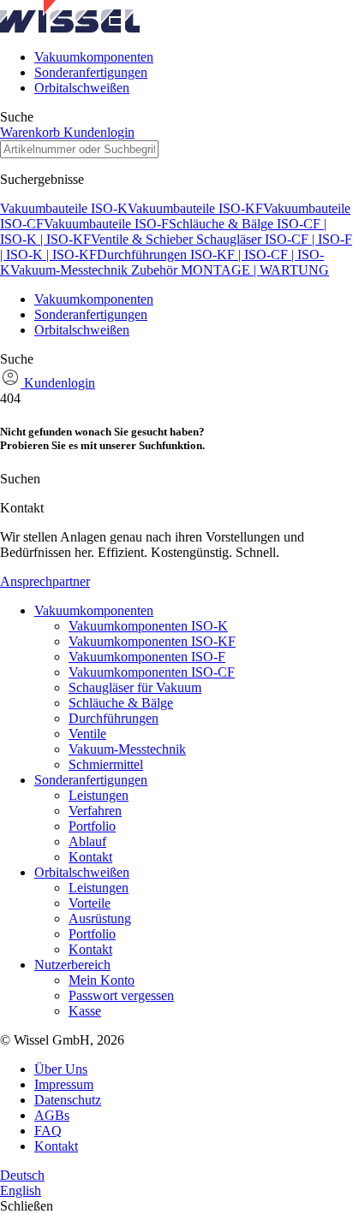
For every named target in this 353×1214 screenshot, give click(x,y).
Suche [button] (16, 117)
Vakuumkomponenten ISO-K (148, 626)
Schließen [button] (26, 1206)
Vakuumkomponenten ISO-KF (152, 641)
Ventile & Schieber (143, 239)
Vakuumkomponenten (93, 57)
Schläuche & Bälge (121, 703)
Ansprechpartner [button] (45, 581)
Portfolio (92, 826)
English (20, 1190)
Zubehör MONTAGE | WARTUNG (230, 270)
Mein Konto (102, 980)
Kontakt (90, 857)
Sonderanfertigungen (90, 72)
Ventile (87, 733)
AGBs (51, 1115)
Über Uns (60, 1069)
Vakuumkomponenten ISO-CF (152, 672)
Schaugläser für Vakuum (135, 687)
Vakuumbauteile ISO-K (64, 208)
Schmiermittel (106, 764)
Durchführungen (114, 718)
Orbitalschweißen (81, 87)
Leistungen (99, 795)
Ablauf (87, 841)
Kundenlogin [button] (99, 132)
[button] (70, 28)
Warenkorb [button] (31, 132)
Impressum (63, 1084)
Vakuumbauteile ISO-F (106, 223)
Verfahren (95, 810)
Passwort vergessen (121, 995)
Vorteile (90, 903)
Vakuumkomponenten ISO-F (147, 656)
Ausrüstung (100, 918)
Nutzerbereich (72, 964)
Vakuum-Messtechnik (70, 270)
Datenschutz (67, 1100)
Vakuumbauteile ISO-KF (195, 208)
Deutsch (22, 1175)
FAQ (48, 1130)
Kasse (85, 1011)
